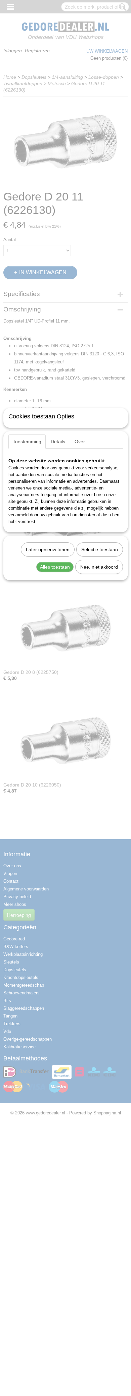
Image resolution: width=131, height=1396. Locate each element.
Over (80, 441)
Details (58, 441)
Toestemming (27, 441)
